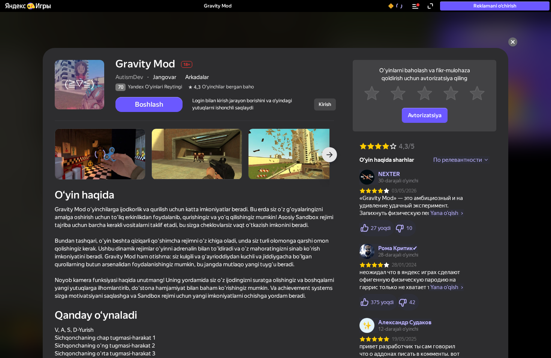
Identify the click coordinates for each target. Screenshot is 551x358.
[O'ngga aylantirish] (329, 154)
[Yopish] (512, 41)
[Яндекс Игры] (27, 6)
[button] (27, 6)
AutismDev (129, 77)
